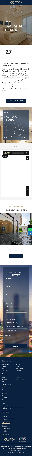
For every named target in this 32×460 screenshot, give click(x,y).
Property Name (11, 319)
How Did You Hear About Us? (14, 326)
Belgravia (18, 364)
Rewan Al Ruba (5, 364)
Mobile (8, 310)
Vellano (3, 368)
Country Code (10, 303)
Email (7, 294)
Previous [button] (3, 229)
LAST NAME (9, 286)
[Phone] (30, 233)
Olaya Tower (5, 370)
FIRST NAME (9, 279)
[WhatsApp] (30, 229)
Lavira (17, 366)
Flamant (4, 366)
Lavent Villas (19, 370)
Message (8, 335)
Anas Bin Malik (19, 368)
